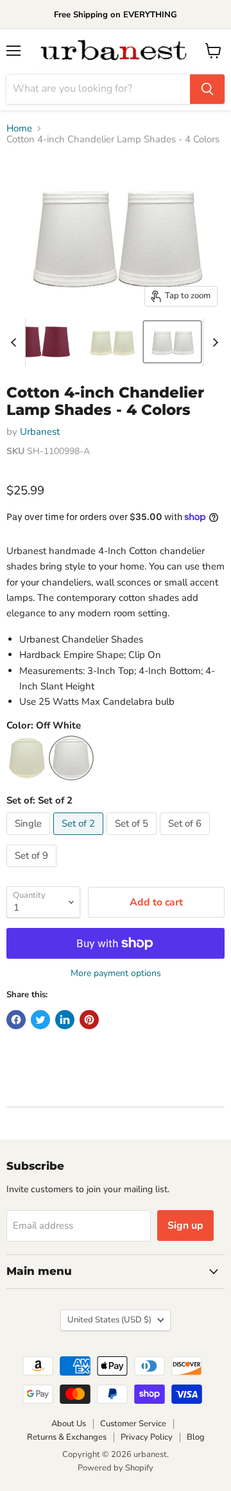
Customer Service (133, 1423)
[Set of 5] (133, 838)
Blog (196, 1437)
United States (109, 1320)
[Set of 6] (186, 838)
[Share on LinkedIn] (64, 1019)
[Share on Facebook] (16, 1019)
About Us (68, 1423)
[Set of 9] (33, 870)
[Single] (29, 838)
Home (19, 128)
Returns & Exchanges (67, 1437)
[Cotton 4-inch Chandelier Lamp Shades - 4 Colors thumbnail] (42, 341)
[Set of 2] (80, 838)
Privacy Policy (147, 1437)
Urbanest (40, 431)
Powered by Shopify (115, 1468)
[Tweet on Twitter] (40, 1019)
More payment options (116, 973)
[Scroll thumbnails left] (15, 342)
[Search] (207, 89)
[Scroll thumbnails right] (213, 342)
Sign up (185, 1225)
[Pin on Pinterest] (89, 1019)
